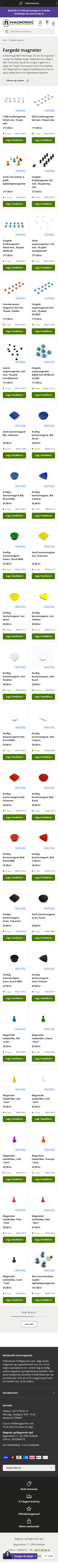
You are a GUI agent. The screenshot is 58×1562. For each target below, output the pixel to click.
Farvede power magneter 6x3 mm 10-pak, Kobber (13, 308)
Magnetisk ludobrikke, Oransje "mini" (43, 1159)
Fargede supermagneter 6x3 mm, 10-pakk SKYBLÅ (42, 309)
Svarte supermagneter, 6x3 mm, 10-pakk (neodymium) (14, 373)
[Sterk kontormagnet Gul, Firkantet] (43, 536)
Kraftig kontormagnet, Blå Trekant (42, 495)
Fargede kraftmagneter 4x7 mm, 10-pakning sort (42, 182)
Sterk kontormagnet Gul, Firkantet (43, 554)
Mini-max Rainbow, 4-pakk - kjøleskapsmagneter (43, 1280)
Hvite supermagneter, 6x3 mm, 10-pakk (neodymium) (43, 245)
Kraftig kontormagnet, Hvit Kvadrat (14, 676)
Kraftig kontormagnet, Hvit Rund (43, 676)
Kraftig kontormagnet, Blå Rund (42, 435)
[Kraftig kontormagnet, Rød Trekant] (43, 837)
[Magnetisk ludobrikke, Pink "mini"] (14, 1200)
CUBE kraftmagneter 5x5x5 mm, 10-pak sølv (14, 120)
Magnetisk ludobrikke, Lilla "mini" (12, 1159)
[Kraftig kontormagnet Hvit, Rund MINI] (14, 717)
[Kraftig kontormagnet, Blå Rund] (43, 415)
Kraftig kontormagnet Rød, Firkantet (14, 797)
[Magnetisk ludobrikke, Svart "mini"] (14, 1260)
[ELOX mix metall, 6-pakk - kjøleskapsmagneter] (14, 160)
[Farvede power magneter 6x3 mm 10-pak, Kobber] (14, 288)
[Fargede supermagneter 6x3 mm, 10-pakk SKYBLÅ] (43, 288)
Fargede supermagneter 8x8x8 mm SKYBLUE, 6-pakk (43, 373)
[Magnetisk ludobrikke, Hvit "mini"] (43, 1079)
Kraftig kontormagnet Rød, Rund (43, 797)
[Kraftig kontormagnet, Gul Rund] (14, 596)
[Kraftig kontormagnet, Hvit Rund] (43, 657)
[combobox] (29, 31)
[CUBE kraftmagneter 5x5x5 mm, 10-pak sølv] (14, 100)
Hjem (5, 40)
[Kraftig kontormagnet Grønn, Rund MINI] (14, 536)
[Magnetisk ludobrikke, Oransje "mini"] (43, 1139)
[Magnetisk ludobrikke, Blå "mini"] (14, 1018)
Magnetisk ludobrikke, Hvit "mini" (41, 1099)
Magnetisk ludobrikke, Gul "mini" (11, 1099)
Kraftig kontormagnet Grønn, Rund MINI (13, 556)
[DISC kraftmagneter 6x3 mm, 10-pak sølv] (43, 100)
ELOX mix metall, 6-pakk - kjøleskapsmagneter (14, 180)
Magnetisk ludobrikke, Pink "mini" (12, 1219)
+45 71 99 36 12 (42, 1550)
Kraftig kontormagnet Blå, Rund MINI (13, 495)
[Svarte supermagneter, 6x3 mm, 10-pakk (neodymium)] (14, 351)
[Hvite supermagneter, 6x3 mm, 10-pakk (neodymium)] (43, 224)
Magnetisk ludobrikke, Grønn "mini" (42, 1038)
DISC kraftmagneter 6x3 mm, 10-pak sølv (43, 118)
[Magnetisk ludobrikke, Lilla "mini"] (14, 1139)
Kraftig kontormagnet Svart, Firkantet (12, 918)
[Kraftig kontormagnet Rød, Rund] (43, 777)
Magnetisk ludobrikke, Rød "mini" (41, 1219)
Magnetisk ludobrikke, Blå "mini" (11, 1038)
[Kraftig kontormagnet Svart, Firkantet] (14, 898)
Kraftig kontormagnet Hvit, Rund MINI (14, 737)
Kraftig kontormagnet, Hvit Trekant (43, 737)
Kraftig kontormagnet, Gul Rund (13, 616)
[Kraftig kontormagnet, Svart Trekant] (43, 958)
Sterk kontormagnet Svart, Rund (43, 916)
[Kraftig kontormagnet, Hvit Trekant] (43, 717)
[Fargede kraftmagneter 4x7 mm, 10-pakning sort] (43, 160)
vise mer (29, 1324)
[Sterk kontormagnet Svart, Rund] (43, 898)
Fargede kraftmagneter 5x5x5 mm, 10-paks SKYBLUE (13, 245)
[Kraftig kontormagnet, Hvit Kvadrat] (14, 657)
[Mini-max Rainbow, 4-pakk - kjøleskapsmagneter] (43, 1260)
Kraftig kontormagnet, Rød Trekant (43, 857)
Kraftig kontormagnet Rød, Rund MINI (14, 857)
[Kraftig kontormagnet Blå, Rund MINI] (14, 476)
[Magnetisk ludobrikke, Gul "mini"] (14, 1079)
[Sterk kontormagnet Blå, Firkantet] (14, 415)
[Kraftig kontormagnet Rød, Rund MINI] (14, 837)
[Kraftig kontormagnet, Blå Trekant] (43, 476)
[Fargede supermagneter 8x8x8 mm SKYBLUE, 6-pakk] (43, 351)
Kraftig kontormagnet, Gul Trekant (42, 616)
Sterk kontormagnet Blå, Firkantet (14, 433)
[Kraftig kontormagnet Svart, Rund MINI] (14, 958)
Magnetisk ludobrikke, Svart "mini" (12, 1280)
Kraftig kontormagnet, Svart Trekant (40, 978)
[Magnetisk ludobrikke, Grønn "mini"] (43, 1018)
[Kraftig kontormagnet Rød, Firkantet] (14, 777)
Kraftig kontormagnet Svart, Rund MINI (12, 978)
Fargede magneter (17, 40)
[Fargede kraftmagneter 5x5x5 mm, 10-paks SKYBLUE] (14, 224)
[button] (47, 23)
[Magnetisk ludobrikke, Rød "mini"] (43, 1200)
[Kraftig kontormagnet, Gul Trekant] (43, 596)
